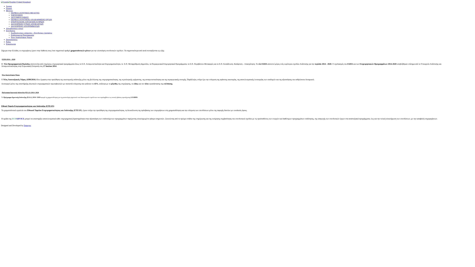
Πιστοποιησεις (11, 40)
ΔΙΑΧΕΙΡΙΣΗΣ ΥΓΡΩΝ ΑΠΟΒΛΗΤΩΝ (27, 24)
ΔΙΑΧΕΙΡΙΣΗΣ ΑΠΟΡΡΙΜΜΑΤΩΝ (25, 26)
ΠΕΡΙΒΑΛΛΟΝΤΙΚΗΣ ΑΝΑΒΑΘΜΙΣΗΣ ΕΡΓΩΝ (31, 20)
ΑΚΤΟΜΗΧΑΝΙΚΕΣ (20, 17)
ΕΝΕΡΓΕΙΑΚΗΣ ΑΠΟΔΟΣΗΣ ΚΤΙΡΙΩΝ (27, 22)
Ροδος (8, 42)
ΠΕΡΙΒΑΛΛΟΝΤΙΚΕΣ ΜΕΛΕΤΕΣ (25, 13)
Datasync (27, 125)
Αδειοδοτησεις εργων (14, 28)
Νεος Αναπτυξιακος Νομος (21, 37)
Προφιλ (9, 8)
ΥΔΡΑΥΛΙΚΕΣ (17, 15)
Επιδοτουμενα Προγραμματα (22, 35)
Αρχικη (9, 6)
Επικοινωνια (11, 44)
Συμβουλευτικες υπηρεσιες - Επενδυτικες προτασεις (31, 33)
